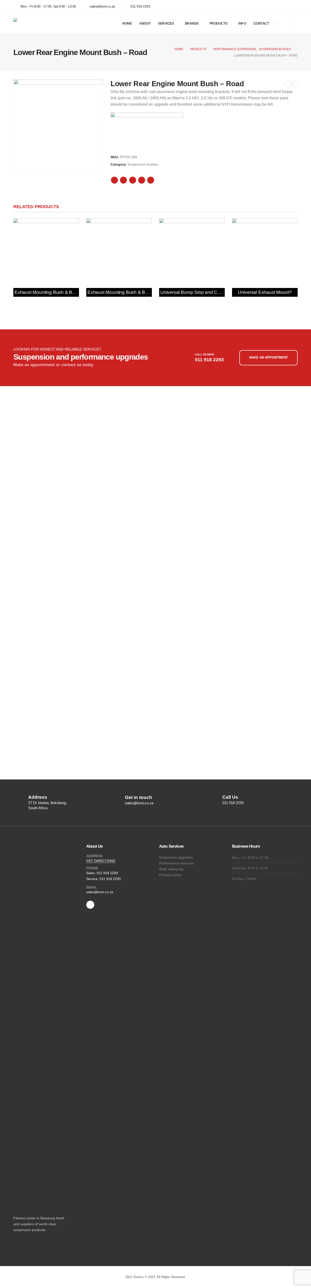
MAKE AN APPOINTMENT (268, 357)
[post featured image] (46, 251)
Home (127, 23)
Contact (261, 23)
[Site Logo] (49, 23)
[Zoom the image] (36, 403)
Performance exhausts (176, 863)
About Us (94, 846)
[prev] (288, 83)
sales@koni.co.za (99, 892)
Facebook (114, 180)
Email (151, 180)
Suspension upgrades (176, 857)
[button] (285, 24)
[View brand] (147, 131)
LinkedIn (133, 180)
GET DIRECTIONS (100, 861)
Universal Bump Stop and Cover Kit (196, 292)
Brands (192, 23)
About (145, 23)
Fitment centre (170, 875)
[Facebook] (292, 6)
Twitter (123, 180)
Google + (142, 180)
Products (218, 23)
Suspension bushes (143, 164)
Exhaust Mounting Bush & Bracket (50, 292)
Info (242, 23)
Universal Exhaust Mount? (265, 292)
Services (166, 23)
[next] (295, 83)
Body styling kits (171, 869)
